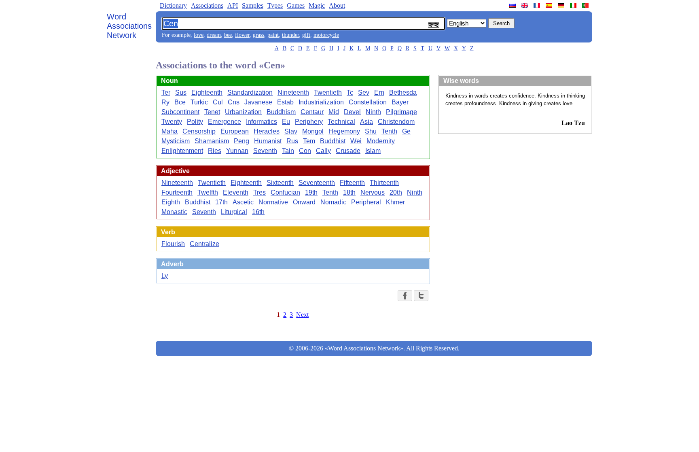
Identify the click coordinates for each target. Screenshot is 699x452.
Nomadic (333, 202)
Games (296, 5)
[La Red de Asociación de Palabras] (550, 5)
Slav (290, 131)
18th (349, 192)
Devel (352, 111)
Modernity (380, 141)
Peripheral (366, 202)
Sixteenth (280, 182)
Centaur (312, 111)
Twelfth (207, 192)
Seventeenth (317, 182)
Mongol (313, 131)
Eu (286, 121)
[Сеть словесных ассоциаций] (513, 5)
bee (228, 35)
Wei (356, 141)
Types (275, 5)
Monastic (174, 211)
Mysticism (175, 141)
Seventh (265, 150)
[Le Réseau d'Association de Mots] (538, 5)
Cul (218, 102)
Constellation (368, 102)
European (234, 131)
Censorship (199, 131)
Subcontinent (180, 111)
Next (302, 314)
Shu (371, 131)
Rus (292, 141)
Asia (366, 121)
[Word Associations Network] (525, 5)
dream (214, 35)
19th (311, 192)
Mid (333, 111)
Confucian (285, 192)
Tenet (212, 111)
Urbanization (243, 111)
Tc (350, 92)
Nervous (372, 192)
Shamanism (212, 141)
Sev (363, 92)
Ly (164, 275)
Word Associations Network (129, 26)
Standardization (250, 92)
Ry (165, 102)
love (198, 35)
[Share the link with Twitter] (421, 295)
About (337, 5)
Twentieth (328, 92)
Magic (317, 5)
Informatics (261, 121)
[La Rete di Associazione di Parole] (574, 5)
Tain (288, 150)
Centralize (204, 243)
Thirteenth (384, 182)
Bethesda (403, 92)
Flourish (173, 243)
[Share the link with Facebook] (405, 295)
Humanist (268, 141)
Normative (273, 202)
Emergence (224, 121)
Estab (285, 102)
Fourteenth (177, 192)
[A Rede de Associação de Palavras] (586, 5)
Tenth (389, 131)
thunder (290, 35)
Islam (373, 150)
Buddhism (281, 111)
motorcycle (326, 35)
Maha (169, 131)
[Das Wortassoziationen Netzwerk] (562, 5)
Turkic (199, 102)
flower (242, 35)
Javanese (258, 102)
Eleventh (235, 192)
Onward (304, 202)
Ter (165, 92)
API (232, 5)
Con (305, 150)
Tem (309, 141)
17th (221, 202)
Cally (323, 150)
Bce (180, 102)
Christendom (396, 121)
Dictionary (173, 5)
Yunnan (237, 150)
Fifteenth (352, 182)
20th (396, 192)
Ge (406, 131)
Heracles (267, 131)
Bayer (400, 102)
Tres (259, 192)
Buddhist (332, 141)
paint (273, 35)
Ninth (373, 111)
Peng (241, 141)
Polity (195, 121)
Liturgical (234, 211)
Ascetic (243, 202)
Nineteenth (293, 92)
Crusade (348, 150)
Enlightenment (182, 150)
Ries (214, 150)
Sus (180, 92)
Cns (233, 102)
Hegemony (344, 131)
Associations (207, 5)
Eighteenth (206, 92)
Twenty (171, 121)
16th (258, 211)
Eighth (170, 202)
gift (306, 35)
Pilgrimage (401, 111)
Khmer (395, 202)
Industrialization (321, 102)
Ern (379, 92)
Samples (252, 5)
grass (258, 35)
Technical (341, 121)
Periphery (309, 121)
